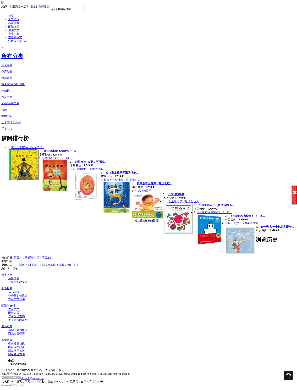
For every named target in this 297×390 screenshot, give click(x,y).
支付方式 (13, 309)
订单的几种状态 (18, 282)
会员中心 (13, 33)
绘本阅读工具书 (11, 122)
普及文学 (6, 97)
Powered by (12, 385)
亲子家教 (6, 65)
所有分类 (12, 56)
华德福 (5, 90)
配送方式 (13, 26)
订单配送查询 (16, 316)
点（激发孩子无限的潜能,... (89, 169)
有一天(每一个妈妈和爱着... (244, 223)
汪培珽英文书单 (18, 41)
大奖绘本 (13, 19)
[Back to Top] (288, 376)
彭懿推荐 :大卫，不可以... (57, 158)
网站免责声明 (16, 354)
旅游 (4, 109)
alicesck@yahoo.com (32, 378)
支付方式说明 (16, 299)
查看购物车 (15, 37)
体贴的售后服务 (18, 329)
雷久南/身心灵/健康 (13, 84)
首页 (11, 15)
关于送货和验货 (18, 320)
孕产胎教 (6, 71)
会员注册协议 (16, 343)
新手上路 (6, 274)
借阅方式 (13, 30)
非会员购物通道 (18, 295)
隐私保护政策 (16, 347)
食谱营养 (6, 77)
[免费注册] (43, 6)
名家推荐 (13, 22)
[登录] (33, 6)
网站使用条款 (16, 350)
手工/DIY (7, 128)
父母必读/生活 (30, 257)
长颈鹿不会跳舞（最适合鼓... (121, 179)
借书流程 (13, 292)
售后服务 (6, 326)
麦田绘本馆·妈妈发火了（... (27, 147)
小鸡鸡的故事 (143, 190)
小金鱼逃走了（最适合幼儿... (183, 201)
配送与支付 (8, 305)
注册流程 (13, 278)
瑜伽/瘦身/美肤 (10, 103)
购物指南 (6, 288)
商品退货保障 (16, 333)
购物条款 (6, 339)
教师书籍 (6, 116)
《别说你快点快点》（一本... (214, 212)
